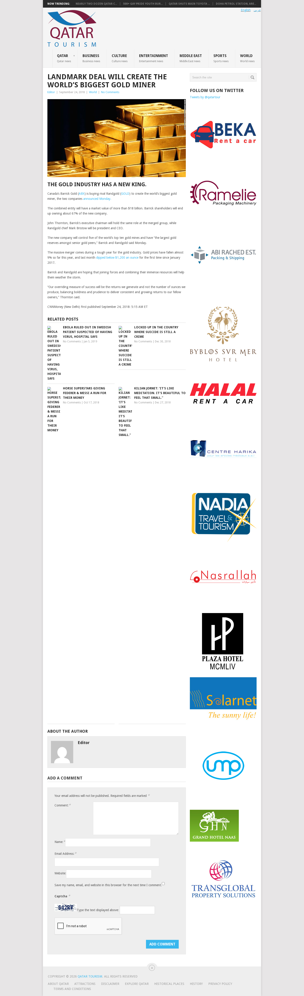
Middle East (191, 58)
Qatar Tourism (90, 976)
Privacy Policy (220, 984)
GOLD (125, 193)
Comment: (63, 805)
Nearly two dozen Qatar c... (96, 3)
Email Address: (65, 853)
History (196, 984)
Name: (60, 842)
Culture (120, 58)
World (247, 58)
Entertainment (153, 58)
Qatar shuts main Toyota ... (189, 3)
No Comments (110, 92)
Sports (221, 58)
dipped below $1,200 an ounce (117, 257)
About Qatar (58, 984)
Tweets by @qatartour (205, 97)
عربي (257, 10)
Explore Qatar (137, 984)
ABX (82, 193)
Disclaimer (110, 984)
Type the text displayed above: (98, 910)
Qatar (64, 58)
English (246, 10)
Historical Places (169, 984)
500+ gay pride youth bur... (143, 3)
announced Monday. (97, 198)
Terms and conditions (72, 989)
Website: (60, 873)
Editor (51, 92)
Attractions (84, 984)
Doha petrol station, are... (236, 3)
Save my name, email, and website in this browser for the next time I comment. (108, 885)
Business (91, 58)
